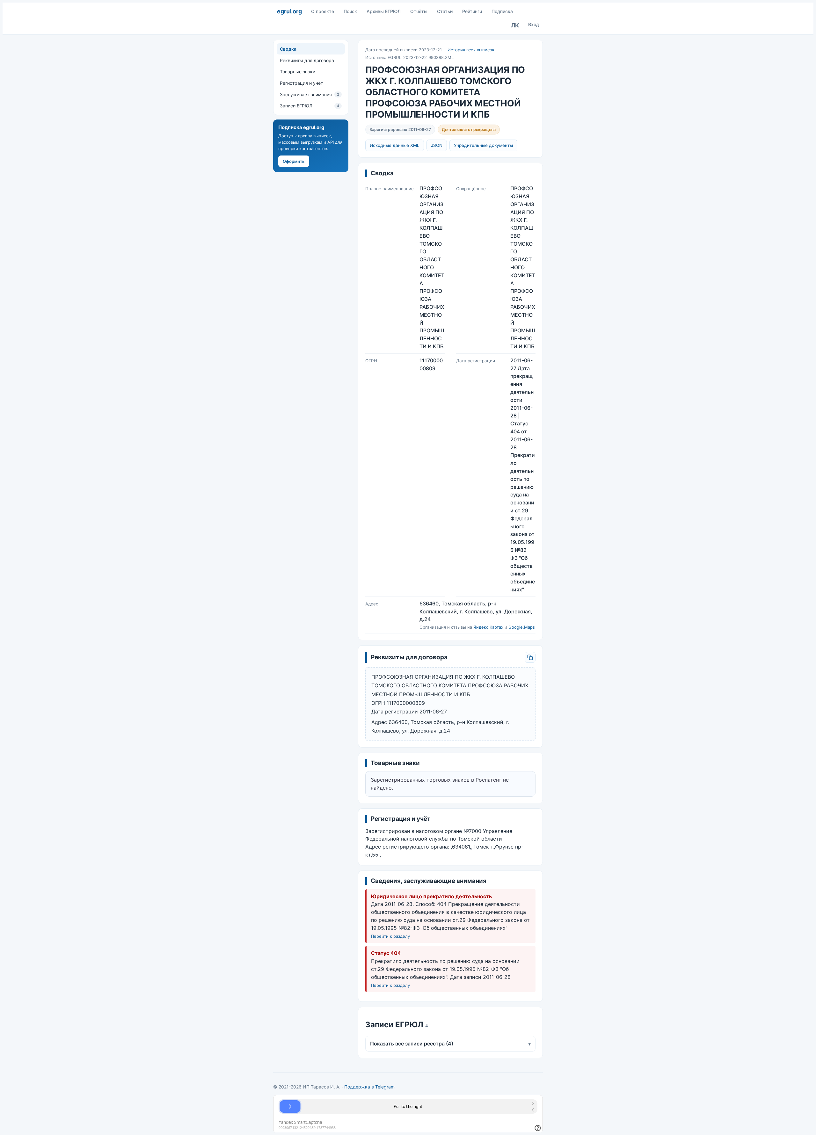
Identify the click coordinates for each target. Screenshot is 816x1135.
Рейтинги (472, 11)
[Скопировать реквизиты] (530, 657)
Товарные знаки (297, 71)
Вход (533, 24)
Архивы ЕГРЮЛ (384, 11)
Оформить (294, 161)
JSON (436, 145)
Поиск (350, 11)
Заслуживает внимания (309, 94)
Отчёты (418, 11)
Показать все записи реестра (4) (450, 1043)
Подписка (502, 11)
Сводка (288, 49)
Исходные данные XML (394, 145)
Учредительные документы (483, 145)
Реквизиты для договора (307, 60)
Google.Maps (521, 627)
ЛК (515, 25)
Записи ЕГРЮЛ (309, 105)
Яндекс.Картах (488, 627)
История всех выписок (471, 49)
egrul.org (289, 11)
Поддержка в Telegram (369, 1086)
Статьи (445, 11)
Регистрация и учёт (301, 83)
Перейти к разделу (390, 936)
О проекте (322, 11)
